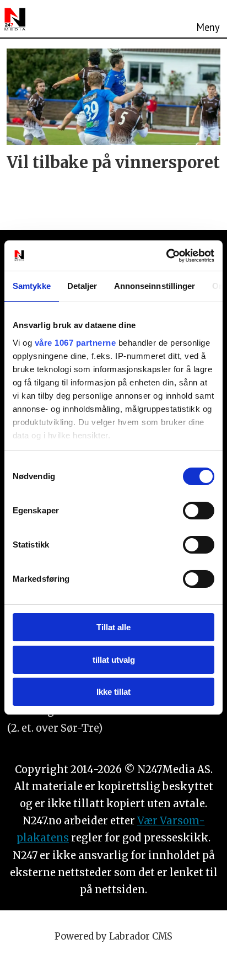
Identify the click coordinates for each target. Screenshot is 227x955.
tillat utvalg (114, 659)
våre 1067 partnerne (75, 342)
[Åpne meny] (208, 18)
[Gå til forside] (15, 19)
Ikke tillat (113, 691)
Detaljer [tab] (82, 286)
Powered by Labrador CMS (113, 936)
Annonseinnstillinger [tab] (155, 286)
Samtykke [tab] (32, 286)
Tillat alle (113, 627)
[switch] (198, 510)
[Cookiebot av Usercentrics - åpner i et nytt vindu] (166, 255)
